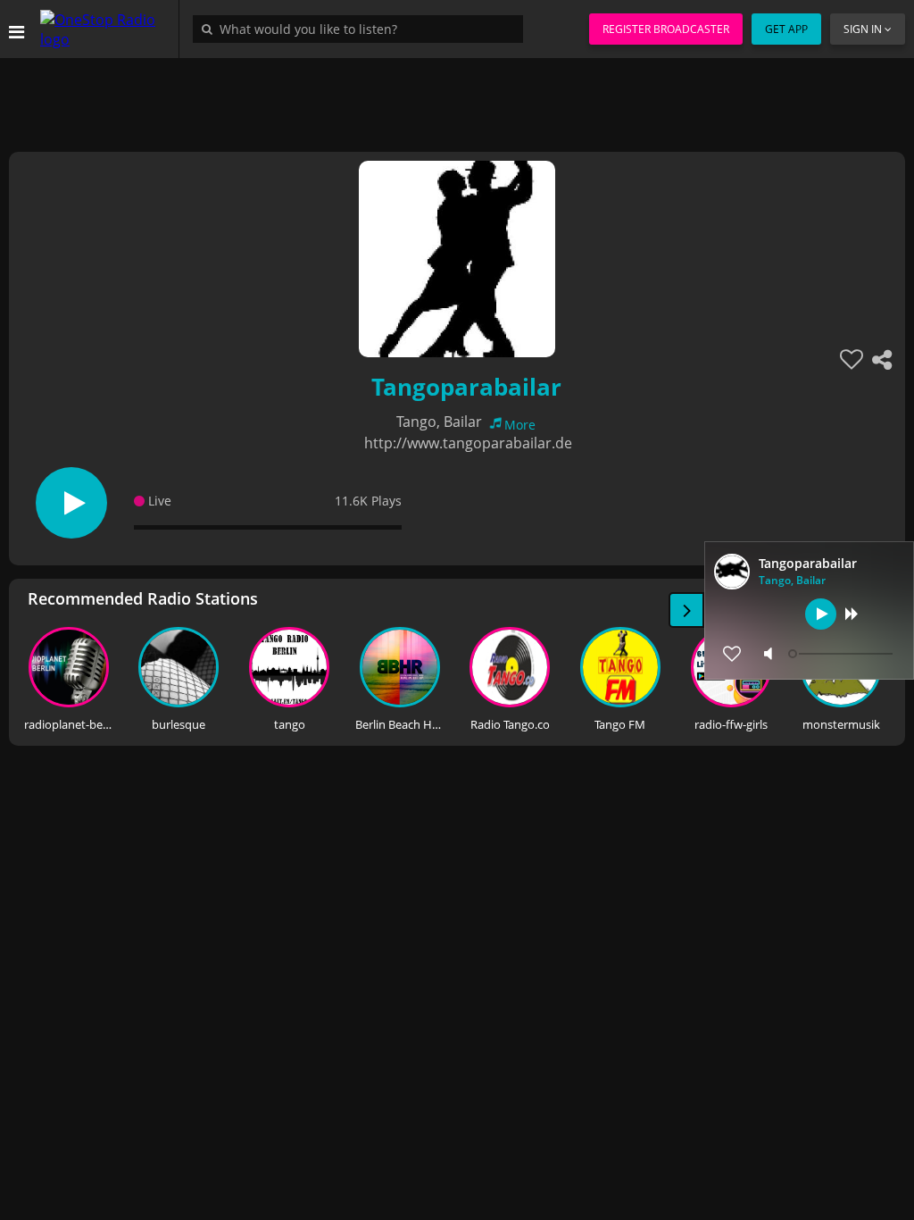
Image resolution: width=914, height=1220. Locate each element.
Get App (786, 29)
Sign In (862, 29)
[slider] (842, 653)
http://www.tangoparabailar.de (468, 443)
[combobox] (362, 28)
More (520, 424)
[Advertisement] (457, 98)
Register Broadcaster (665, 29)
